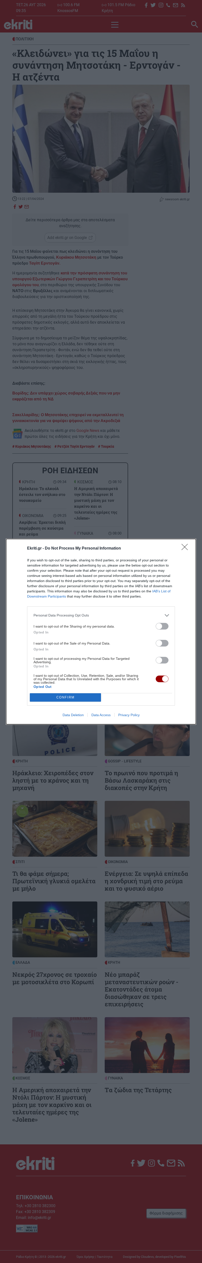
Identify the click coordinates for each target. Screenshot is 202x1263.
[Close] (186, 548)
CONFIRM (65, 697)
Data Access (101, 715)
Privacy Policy (129, 715)
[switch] (162, 626)
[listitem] (101, 615)
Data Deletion (73, 715)
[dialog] (101, 631)
